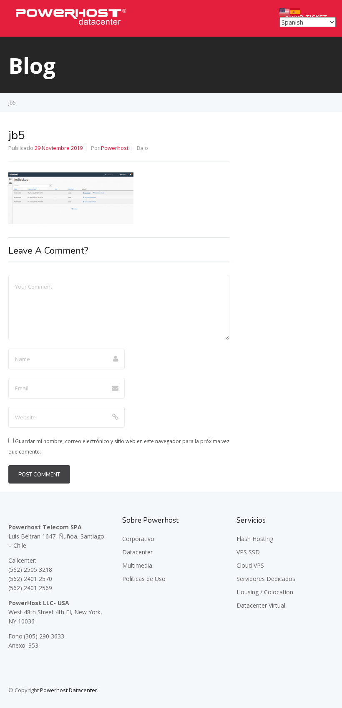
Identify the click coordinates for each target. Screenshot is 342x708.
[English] (284, 11)
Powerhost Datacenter (68, 690)
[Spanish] (295, 11)
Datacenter (137, 552)
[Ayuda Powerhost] (70, 27)
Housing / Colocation (264, 592)
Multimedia (137, 565)
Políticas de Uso (144, 579)
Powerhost (114, 148)
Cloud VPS (250, 565)
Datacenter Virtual (260, 605)
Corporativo (138, 539)
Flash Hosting (254, 539)
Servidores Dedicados (265, 579)
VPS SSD (248, 552)
